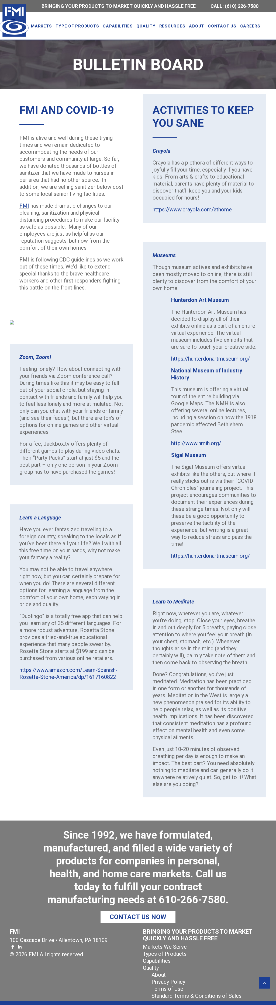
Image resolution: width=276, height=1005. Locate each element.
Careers (250, 26)
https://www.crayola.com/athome (192, 209)
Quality (145, 26)
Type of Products (77, 26)
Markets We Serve (165, 947)
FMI (24, 206)
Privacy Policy (168, 982)
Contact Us (222, 26)
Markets (41, 26)
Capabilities (118, 26)
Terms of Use (167, 989)
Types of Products (165, 954)
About (158, 975)
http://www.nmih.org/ (196, 443)
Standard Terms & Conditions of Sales (196, 996)
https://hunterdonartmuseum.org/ (210, 358)
